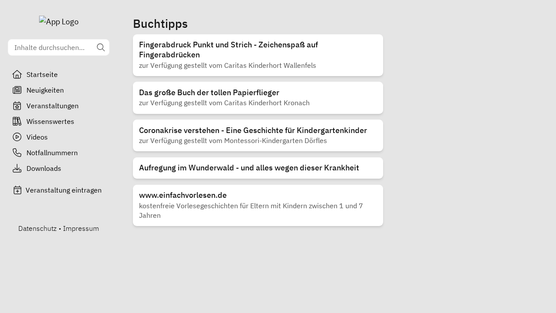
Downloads (43, 168)
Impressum (81, 228)
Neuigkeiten (45, 90)
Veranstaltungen (52, 105)
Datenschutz (37, 228)
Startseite (42, 74)
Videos (37, 137)
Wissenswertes (50, 121)
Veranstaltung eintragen (64, 190)
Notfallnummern (52, 152)
